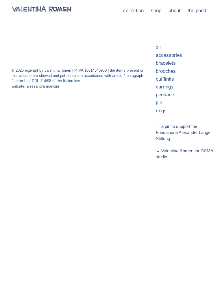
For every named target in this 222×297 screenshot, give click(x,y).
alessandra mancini (43, 86)
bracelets (166, 63)
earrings (164, 87)
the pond (197, 10)
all (158, 47)
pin (159, 102)
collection (133, 10)
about (174, 10)
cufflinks (165, 79)
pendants (165, 94)
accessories (169, 55)
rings (161, 110)
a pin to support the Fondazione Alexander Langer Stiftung (184, 132)
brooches (166, 71)
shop (156, 10)
